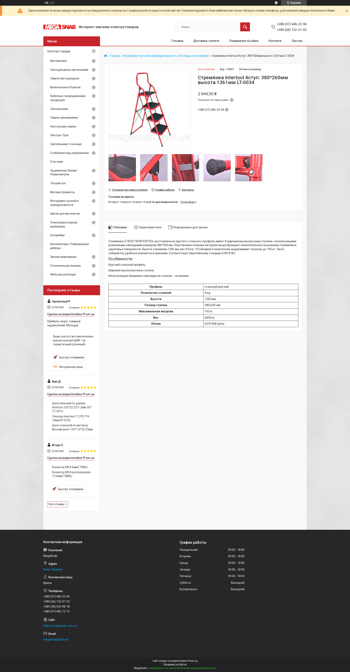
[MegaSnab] (59, 27)
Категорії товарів (58, 51)
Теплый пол (58, 183)
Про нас (297, 40)
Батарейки (57, 235)
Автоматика (58, 60)
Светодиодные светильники (69, 69)
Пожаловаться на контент (162, 668)
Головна (177, 40)
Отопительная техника (65, 265)
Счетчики (56, 161)
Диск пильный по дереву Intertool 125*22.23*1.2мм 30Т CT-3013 (72, 407)
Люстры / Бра (59, 135)
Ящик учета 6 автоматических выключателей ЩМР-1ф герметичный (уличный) (73, 340)
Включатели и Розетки (65, 87)
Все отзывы (56, 504)
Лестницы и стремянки (193, 55)
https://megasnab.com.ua (60, 625)
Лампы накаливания (64, 117)
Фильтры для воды (63, 274)
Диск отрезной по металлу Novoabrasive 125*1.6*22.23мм (72, 427)
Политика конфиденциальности (197, 668)
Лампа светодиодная (64, 78)
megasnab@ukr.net (55, 639)
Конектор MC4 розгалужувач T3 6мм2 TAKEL (71, 474)
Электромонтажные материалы (63, 224)
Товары (115, 55)
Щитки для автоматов (65, 213)
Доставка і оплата (206, 40)
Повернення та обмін (243, 40)
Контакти (275, 40)
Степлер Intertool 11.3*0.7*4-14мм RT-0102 (71, 418)
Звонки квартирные (63, 256)
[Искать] (245, 26)
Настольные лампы (63, 126)
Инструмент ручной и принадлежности (149, 55)
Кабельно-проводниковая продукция (67, 98)
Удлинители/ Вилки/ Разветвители (63, 172)
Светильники (59, 109)
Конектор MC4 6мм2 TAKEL (70, 467)
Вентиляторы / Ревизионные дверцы (69, 246)
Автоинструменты (62, 192)
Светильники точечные (66, 144)
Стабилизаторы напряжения (69, 153)
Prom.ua (193, 660)
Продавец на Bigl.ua (175, 664)
